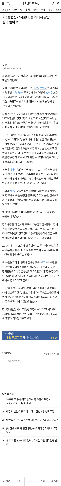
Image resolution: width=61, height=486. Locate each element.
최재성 (43, 88)
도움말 (47, 353)
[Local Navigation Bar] (3, 3)
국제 (30, 481)
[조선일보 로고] (30, 3)
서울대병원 (17, 92)
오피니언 (6, 481)
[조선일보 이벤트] (30, 335)
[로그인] (58, 3)
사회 (43, 481)
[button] (3, 3)
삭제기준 (55, 353)
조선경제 (55, 481)
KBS (44, 262)
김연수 (49, 92)
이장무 (13, 169)
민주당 (36, 88)
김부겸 (13, 191)
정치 (18, 481)
